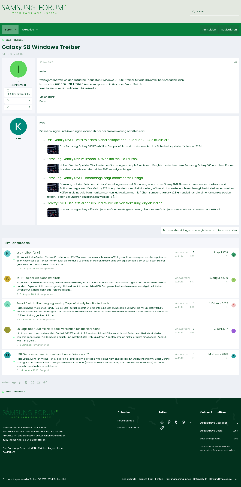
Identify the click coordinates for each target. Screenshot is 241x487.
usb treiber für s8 (28, 253)
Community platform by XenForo (34, 479)
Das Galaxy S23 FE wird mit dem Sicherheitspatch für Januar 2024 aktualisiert (108, 140)
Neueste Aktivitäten (129, 427)
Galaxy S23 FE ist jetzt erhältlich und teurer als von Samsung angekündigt (104, 203)
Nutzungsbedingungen (178, 478)
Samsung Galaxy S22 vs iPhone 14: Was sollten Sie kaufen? (92, 159)
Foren (9, 29)
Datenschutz (200, 478)
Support (44, 370)
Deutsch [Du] (146, 478)
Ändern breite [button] (129, 478)
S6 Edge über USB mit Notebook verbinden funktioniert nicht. (58, 329)
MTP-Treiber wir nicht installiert (39, 278)
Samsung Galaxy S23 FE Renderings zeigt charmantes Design (95, 178)
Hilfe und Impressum (220, 478)
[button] (16, 29)
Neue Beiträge (126, 420)
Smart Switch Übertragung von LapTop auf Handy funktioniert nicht (63, 303)
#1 (235, 62)
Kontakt (159, 478)
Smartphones (46, 268)
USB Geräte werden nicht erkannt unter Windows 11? (53, 354)
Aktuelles (28, 29)
